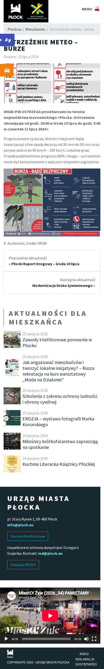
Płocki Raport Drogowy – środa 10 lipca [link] (45, 263)
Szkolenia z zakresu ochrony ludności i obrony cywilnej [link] (59, 399)
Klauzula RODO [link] (23, 564)
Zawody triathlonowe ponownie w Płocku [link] (57, 342)
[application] (50, 616)
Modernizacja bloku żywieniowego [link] (62, 285)
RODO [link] (84, 654)
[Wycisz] (86, 638)
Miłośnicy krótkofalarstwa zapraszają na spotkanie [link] (60, 444)
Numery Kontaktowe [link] (27, 536)
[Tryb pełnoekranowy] (94, 638)
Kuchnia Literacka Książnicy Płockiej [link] (58, 464)
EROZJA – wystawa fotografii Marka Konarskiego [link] (58, 421)
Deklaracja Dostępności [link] (86, 662)
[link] (26, 11)
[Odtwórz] (6, 638)
